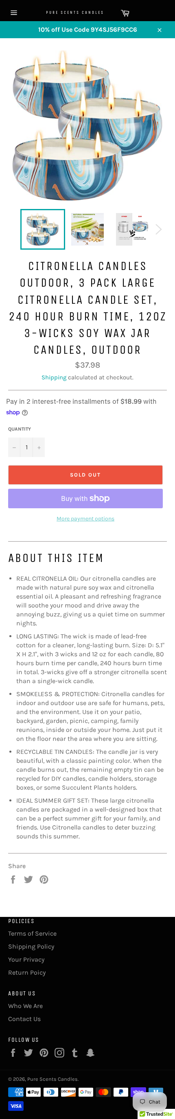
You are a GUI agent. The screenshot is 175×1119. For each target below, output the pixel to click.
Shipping (54, 377)
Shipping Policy (31, 946)
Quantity (19, 429)
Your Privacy (26, 959)
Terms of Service (32, 933)
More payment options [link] (85, 518)
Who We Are (25, 1006)
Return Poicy (27, 972)
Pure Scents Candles (67, 12)
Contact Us (24, 1019)
